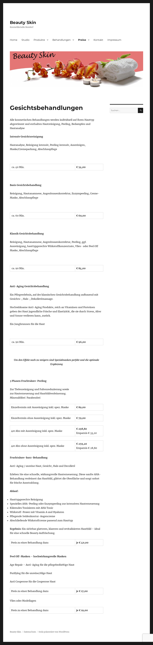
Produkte (39, 39)
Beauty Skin (23, 22)
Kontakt (98, 39)
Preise (82, 39)
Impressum (114, 39)
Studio (25, 39)
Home (13, 39)
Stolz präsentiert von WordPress (54, 632)
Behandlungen (61, 39)
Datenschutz (30, 632)
